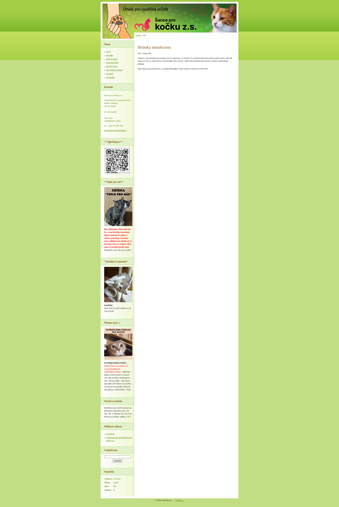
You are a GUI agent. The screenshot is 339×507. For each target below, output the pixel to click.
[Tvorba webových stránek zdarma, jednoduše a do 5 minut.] (174, 500)
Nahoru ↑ (180, 500)
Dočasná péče (112, 62)
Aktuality (109, 55)
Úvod (138, 35)
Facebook (110, 434)
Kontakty (110, 74)
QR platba (110, 77)
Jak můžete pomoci (114, 70)
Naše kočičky (112, 59)
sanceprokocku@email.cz (115, 130)
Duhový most (111, 66)
